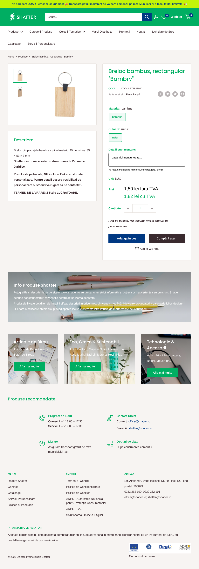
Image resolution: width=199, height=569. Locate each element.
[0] (188, 17)
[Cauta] (147, 17)
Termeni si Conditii (77, 480)
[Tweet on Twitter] (175, 94)
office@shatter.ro (139, 421)
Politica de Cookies (78, 492)
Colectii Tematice (70, 31)
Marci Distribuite (102, 31)
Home (11, 56)
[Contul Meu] (156, 17)
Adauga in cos (126, 238)
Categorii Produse (41, 31)
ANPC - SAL (74, 509)
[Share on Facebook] (160, 94)
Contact (13, 486)
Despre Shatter (17, 480)
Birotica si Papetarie (20, 504)
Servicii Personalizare (41, 43)
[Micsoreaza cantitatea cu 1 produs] (128, 208)
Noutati (140, 31)
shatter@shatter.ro (140, 428)
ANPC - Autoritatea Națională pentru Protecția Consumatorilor (86, 501)
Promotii (124, 31)
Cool (111, 88)
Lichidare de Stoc (163, 31)
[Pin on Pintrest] (167, 94)
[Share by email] (182, 94)
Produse (13, 31)
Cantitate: (115, 208)
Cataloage (14, 43)
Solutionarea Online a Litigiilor (84, 515)
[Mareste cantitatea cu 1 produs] (152, 208)
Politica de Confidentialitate (83, 486)
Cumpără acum (167, 238)
